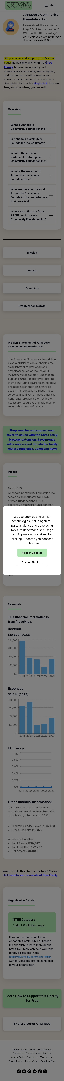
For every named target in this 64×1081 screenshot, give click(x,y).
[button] (32, 540)
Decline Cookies (32, 562)
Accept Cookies (32, 552)
